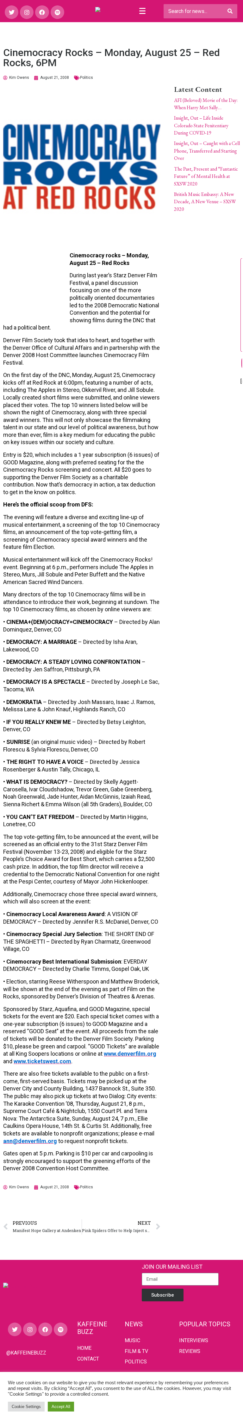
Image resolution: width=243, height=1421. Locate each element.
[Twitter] (11, 12)
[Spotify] (57, 12)
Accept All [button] (61, 1406)
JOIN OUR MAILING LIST (172, 1266)
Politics (86, 77)
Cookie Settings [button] (26, 1406)
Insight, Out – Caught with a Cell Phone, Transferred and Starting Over (207, 150)
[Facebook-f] (42, 12)
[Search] (230, 11)
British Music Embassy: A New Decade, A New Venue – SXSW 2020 (205, 201)
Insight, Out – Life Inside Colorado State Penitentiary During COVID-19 (201, 125)
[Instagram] (27, 12)
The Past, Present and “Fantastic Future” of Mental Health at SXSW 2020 (206, 176)
